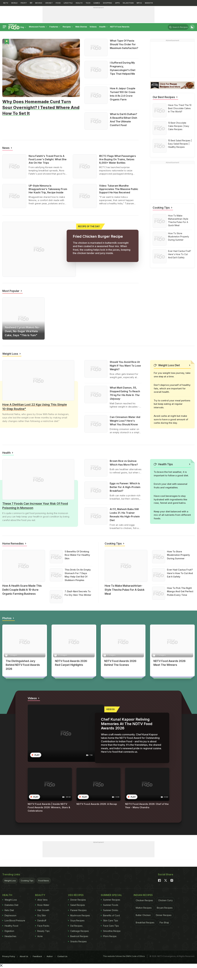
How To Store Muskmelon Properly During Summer (178, 236)
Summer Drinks (110, 910)
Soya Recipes (77, 920)
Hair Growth (43, 910)
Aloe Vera (42, 899)
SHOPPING (107, 3)
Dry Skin (41, 915)
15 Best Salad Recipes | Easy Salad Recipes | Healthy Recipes (180, 143)
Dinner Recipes (78, 899)
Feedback (37, 956)
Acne (40, 936)
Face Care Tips (111, 925)
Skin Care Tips (110, 920)
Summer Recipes (111, 899)
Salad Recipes (77, 905)
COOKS (9, 673)
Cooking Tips (27, 880)
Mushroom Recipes (80, 915)
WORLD (14, 3)
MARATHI (149, 3)
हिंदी (31, 3)
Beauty (5, 598)
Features (54, 26)
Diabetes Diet (11, 905)
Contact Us (62, 956)
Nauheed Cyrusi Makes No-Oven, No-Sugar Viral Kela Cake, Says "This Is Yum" (22, 331)
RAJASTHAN (128, 3)
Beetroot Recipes (79, 936)
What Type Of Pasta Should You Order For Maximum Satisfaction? (124, 44)
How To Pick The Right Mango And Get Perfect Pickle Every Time (180, 591)
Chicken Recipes (144, 900)
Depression (10, 915)
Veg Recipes (76, 895)
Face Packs (43, 925)
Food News (33, 177)
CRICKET (49, 3)
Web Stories (81, 26)
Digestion (9, 931)
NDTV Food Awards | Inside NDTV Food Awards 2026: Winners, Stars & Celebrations (49, 807)
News (7, 323)
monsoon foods (37, 26)
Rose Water (43, 905)
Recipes (67, 26)
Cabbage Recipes (79, 931)
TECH (88, 3)
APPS (117, 3)
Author (50, 956)
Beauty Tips (43, 931)
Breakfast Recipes (145, 922)
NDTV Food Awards (119, 26)
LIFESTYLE (68, 3)
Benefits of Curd (111, 915)
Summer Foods (110, 905)
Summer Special (111, 895)
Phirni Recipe (110, 936)
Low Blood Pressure (15, 920)
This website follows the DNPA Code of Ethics (124, 956)
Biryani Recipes (165, 907)
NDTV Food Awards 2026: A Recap (96, 804)
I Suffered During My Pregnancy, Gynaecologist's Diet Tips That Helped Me (122, 68)
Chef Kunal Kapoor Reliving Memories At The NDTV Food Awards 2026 (126, 723)
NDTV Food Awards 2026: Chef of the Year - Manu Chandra (147, 806)
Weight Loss (10, 880)
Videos (93, 26)
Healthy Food (11, 925)
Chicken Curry (165, 900)
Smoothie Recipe (112, 931)
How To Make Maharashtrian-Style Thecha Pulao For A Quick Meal (178, 220)
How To (108, 598)
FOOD (58, 3)
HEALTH (79, 3)
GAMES (96, 3)
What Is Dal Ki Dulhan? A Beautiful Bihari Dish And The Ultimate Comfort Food (123, 120)
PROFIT (24, 3)
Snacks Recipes (78, 941)
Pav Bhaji (164, 922)
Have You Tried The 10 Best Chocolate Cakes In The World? (179, 108)
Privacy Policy (8, 956)
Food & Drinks (8, 118)
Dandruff (41, 920)
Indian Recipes (143, 895)
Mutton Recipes (144, 907)
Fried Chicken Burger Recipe (98, 236)
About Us (24, 956)
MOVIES (38, 3)
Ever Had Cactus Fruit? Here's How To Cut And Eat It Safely (179, 254)
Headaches (10, 936)
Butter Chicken (143, 915)
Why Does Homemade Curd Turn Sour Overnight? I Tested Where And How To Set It (40, 107)
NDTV (5, 3)
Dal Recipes (76, 925)
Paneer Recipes (78, 910)
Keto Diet (9, 910)
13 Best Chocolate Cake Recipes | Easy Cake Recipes (178, 126)
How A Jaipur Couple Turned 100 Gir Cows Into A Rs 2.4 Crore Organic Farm (122, 94)
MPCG (139, 3)
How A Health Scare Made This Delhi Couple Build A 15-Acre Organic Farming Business (22, 589)
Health (102, 26)
